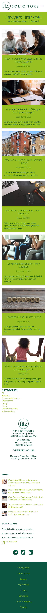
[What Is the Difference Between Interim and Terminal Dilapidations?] (4, 491)
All (3, 393)
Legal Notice (23, 584)
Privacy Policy (23, 567)
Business (6, 395)
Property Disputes (10, 408)
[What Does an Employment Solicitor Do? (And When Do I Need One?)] (4, 498)
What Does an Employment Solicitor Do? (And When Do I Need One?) (25, 498)
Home (4, 406)
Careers (23, 579)
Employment (7, 400)
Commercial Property (11, 398)
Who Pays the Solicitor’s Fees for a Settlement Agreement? (23, 512)
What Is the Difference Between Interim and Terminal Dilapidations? (25, 491)
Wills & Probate (8, 411)
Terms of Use (24, 573)
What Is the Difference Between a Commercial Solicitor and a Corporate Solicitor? (24, 482)
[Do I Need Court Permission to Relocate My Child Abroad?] (4, 505)
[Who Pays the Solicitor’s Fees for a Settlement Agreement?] (4, 513)
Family (4, 403)
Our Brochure (11, 541)
